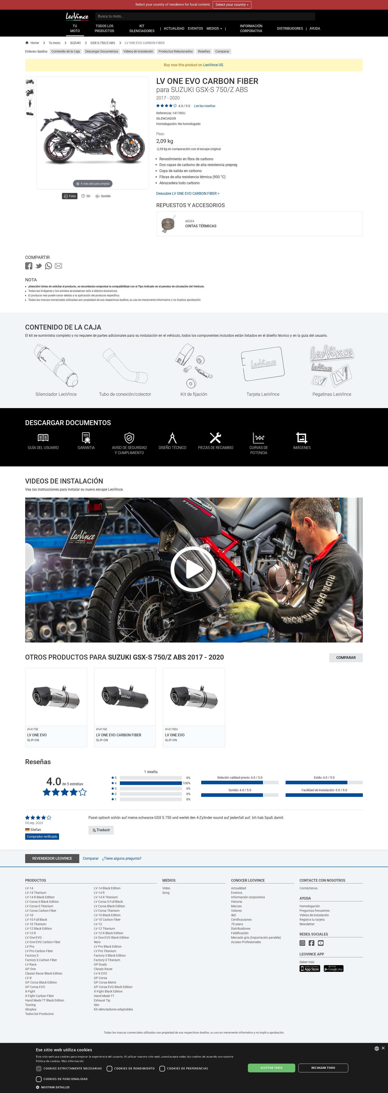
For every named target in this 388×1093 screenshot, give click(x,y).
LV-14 (29, 888)
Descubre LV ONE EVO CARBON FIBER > (187, 193)
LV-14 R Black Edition (40, 897)
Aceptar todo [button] (271, 1068)
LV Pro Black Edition (108, 946)
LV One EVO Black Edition (111, 937)
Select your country (231, 4)
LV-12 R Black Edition (108, 933)
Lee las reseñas (204, 106)
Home (35, 43)
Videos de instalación (314, 915)
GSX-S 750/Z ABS (102, 43)
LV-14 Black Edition (107, 888)
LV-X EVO (100, 973)
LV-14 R (99, 892)
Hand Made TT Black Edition (44, 1000)
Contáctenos (308, 888)
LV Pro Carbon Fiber (39, 951)
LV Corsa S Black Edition (42, 901)
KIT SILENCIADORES (141, 28)
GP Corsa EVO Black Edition (113, 987)
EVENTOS (195, 29)
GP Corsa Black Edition (41, 982)
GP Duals (100, 964)
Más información (73, 1061)
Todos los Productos (39, 1014)
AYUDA (315, 29)
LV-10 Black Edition (107, 915)
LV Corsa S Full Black (108, 901)
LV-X (28, 978)
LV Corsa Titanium (106, 910)
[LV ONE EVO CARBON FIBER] (30, 81)
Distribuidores (240, 928)
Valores (236, 910)
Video (166, 888)
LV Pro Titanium (105, 951)
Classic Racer (103, 969)
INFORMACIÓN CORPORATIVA (251, 28)
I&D (233, 915)
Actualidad (238, 888)
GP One (30, 969)
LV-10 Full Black (36, 919)
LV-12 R (30, 933)
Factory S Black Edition (110, 955)
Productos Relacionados (176, 51)
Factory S (31, 955)
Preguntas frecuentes (315, 910)
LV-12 (98, 924)
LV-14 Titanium (35, 892)
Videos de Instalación (138, 51)
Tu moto (54, 43)
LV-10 (29, 915)
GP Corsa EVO (35, 987)
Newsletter (307, 924)
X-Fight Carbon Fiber (39, 996)
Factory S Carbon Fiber (41, 960)
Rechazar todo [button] (323, 1068)
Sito (96, 1005)
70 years (237, 924)
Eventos (236, 892)
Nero (97, 942)
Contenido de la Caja (65, 51)
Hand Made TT (104, 996)
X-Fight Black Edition (108, 991)
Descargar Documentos (101, 51)
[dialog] (194, 1068)
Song (166, 892)
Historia (236, 901)
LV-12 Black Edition (38, 928)
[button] (138, 1087)
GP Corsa (100, 978)
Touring (30, 1005)
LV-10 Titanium (35, 924)
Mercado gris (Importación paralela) (256, 937)
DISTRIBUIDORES (290, 29)
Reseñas (204, 51)
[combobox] (377, 1048)
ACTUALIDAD (174, 29)
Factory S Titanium (107, 960)
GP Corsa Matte (105, 982)
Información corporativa (248, 897)
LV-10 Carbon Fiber (107, 919)
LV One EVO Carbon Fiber (42, 942)
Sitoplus (30, 1009)
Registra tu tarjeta (312, 919)
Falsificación (240, 933)
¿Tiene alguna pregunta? (121, 858)
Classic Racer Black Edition (43, 973)
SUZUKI (75, 43)
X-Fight (30, 991)
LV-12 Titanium (104, 928)
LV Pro (29, 946)
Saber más (307, 962)
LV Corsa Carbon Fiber (40, 910)
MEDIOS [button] (213, 29)
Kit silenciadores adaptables (113, 1009)
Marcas (236, 906)
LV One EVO (33, 937)
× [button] (383, 1048)
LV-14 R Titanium (106, 897)
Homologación (310, 906)
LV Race (30, 964)
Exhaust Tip (102, 1000)
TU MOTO (75, 28)
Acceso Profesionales (246, 942)
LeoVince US (213, 65)
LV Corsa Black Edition (109, 906)
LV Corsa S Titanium (39, 906)
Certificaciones (241, 919)
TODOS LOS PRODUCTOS (104, 28)
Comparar (222, 51)
